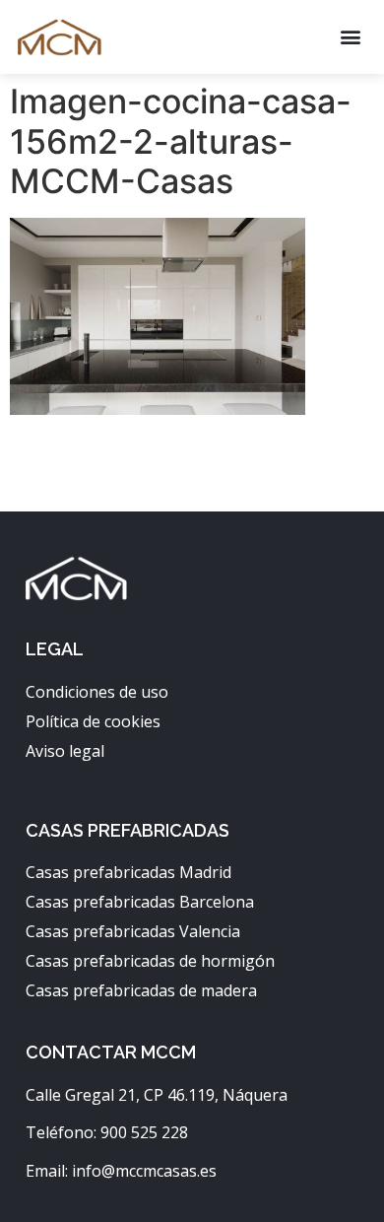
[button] (350, 37)
